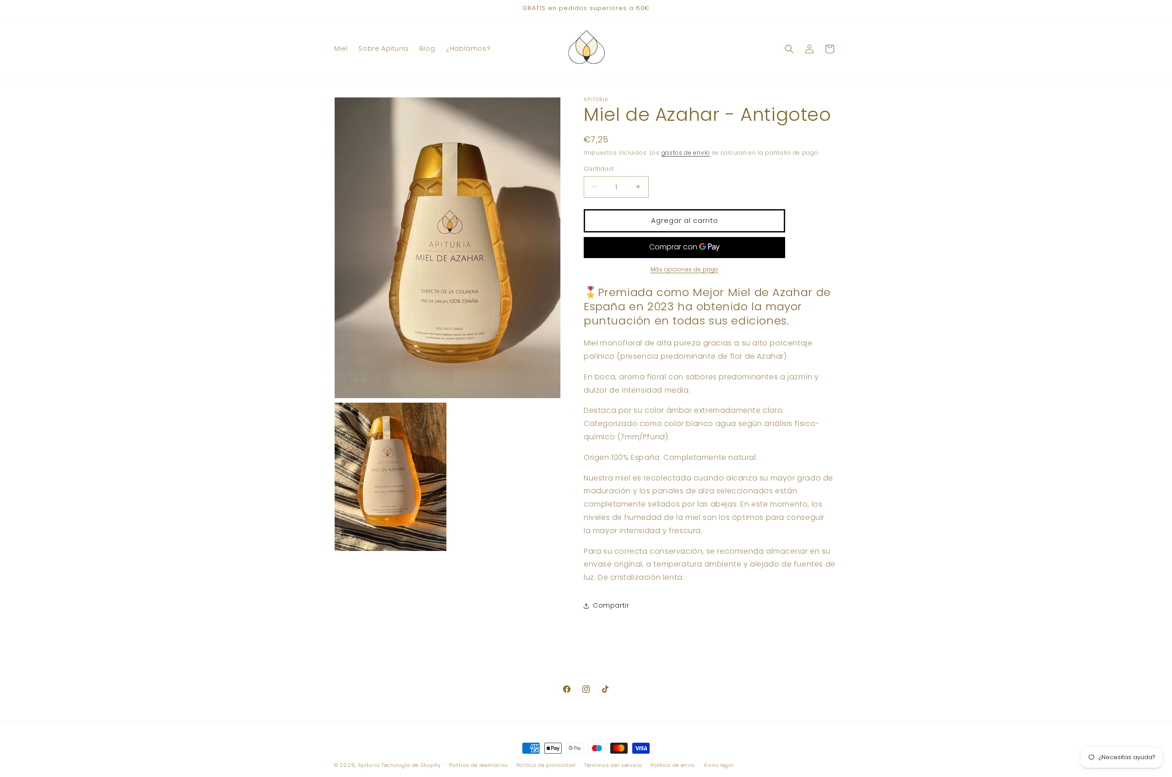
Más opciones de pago (685, 269)
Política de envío (673, 764)
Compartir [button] (611, 605)
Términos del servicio (613, 764)
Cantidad (598, 168)
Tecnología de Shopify (411, 765)
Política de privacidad (545, 764)
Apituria (369, 765)
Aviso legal (719, 764)
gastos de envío (686, 152)
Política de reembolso (478, 764)
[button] (789, 49)
